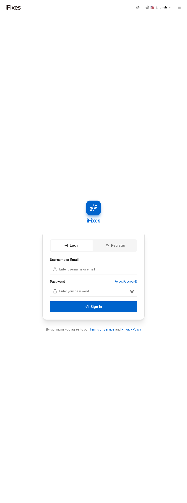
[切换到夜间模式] (138, 7)
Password (57, 281)
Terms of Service (102, 329)
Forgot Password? (126, 281)
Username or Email (64, 260)
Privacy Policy (131, 329)
